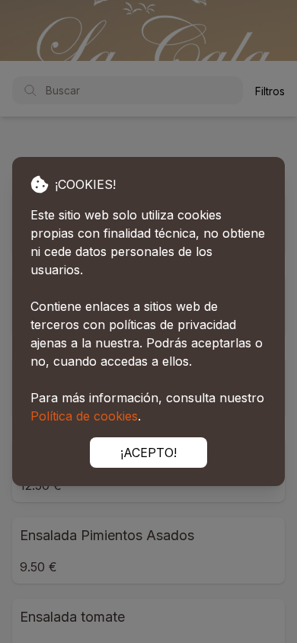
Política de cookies (84, 416)
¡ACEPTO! (148, 452)
